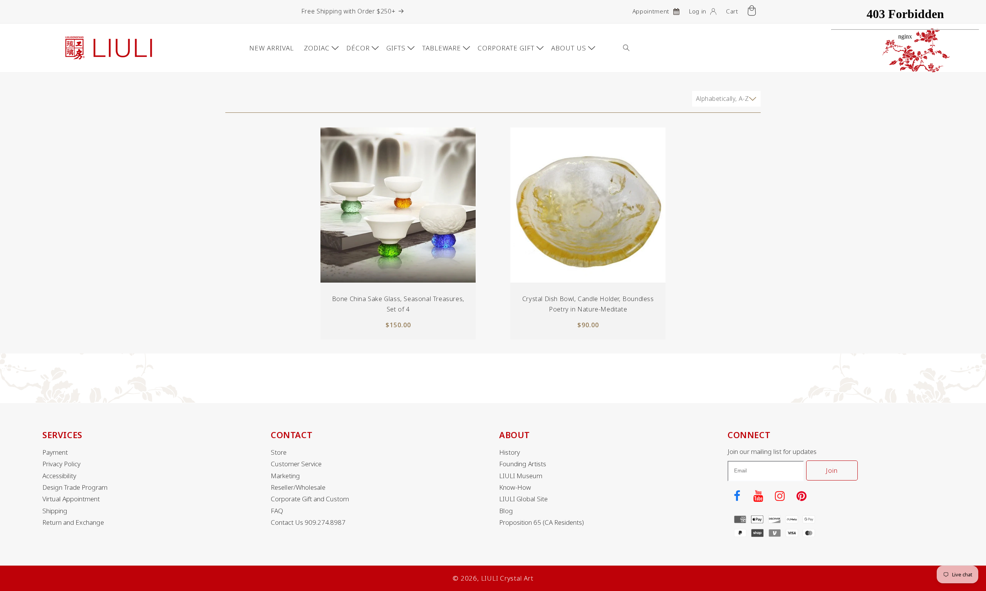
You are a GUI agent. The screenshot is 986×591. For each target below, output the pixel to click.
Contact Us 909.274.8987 (308, 522)
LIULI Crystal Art (507, 578)
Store (279, 452)
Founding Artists (522, 463)
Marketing (285, 475)
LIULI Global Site (523, 499)
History (509, 452)
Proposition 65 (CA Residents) (541, 522)
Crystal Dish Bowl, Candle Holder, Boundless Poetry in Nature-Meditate (588, 304)
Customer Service (296, 463)
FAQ (277, 510)
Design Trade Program (74, 487)
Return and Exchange (73, 522)
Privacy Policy (61, 463)
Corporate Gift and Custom (310, 499)
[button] (632, 47)
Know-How (515, 487)
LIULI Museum (520, 475)
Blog (506, 510)
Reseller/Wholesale (298, 487)
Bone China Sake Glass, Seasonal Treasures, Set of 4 (398, 304)
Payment (55, 452)
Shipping (54, 510)
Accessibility (59, 475)
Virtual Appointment (71, 499)
